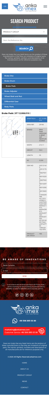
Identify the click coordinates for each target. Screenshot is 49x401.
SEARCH (24, 48)
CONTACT (24, 387)
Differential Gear (11, 101)
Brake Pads (10, 86)
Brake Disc (9, 76)
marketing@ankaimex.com (17, 330)
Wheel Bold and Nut (13, 96)
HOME (24, 363)
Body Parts (9, 107)
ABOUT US (24, 369)
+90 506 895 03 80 (29, 332)
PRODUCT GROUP (24, 375)
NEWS (24, 381)
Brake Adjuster (10, 91)
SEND (24, 276)
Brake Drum (9, 81)
